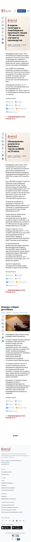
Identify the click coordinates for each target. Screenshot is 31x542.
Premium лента (5, 474)
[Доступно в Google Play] (17, 527)
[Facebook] (6, 520)
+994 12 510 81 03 (5, 462)
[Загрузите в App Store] (6, 527)
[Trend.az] (6, 10)
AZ (15, 539)
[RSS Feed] (23, 520)
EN (12, 539)
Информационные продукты (8, 498)
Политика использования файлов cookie (11, 512)
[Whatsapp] (2, 520)
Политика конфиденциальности (9, 507)
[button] (2, 18)
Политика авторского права (8, 509)
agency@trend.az (5, 464)
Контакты (4, 485)
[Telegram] (16, 520)
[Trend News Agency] (5, 449)
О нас (2, 480)
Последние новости (6, 472)
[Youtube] (13, 520)
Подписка (3, 496)
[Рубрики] (28, 11)
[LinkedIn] (20, 520)
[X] (9, 520)
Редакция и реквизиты (7, 483)
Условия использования (7, 505)
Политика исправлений (7, 490)
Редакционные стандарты (8, 487)
